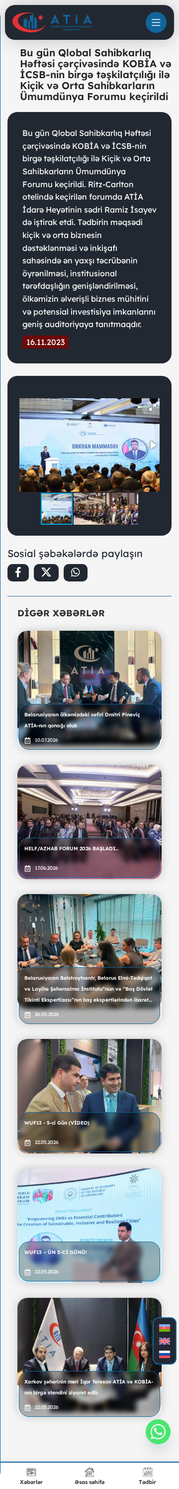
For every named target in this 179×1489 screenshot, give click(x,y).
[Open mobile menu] (156, 22)
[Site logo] (52, 21)
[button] (153, 407)
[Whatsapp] (158, 1431)
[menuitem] (164, 1328)
